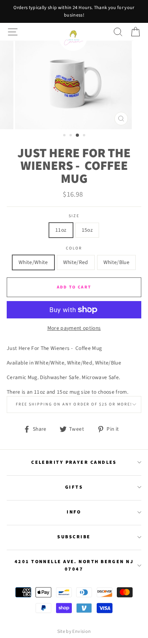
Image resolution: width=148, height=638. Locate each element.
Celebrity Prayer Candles (74, 462)
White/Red (75, 262)
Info (74, 511)
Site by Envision (74, 631)
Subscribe (73, 536)
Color (74, 248)
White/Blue (116, 262)
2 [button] (71, 136)
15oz (87, 230)
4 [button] (85, 136)
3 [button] (78, 136)
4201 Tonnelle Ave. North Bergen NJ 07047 (74, 565)
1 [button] (65, 136)
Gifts (74, 487)
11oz (60, 230)
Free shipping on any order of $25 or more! (74, 404)
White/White (33, 262)
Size (74, 216)
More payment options (74, 328)
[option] (74, 11)
